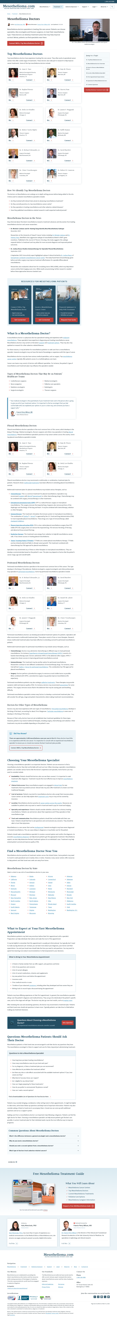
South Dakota (15, 907)
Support (84, 7)
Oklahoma (70, 901)
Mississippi (70, 892)
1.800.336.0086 (109, 2)
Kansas (69, 886)
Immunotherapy (16, 514)
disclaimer (48, 1313)
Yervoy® (33, 516)
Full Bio (12, 1243)
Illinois (13, 886)
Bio (10, 80)
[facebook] (95, 1297)
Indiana (31, 886)
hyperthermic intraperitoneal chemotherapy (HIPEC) (46, 653)
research (41, 343)
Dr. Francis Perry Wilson (69, 1233)
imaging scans (67, 1000)
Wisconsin (32, 913)
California (14, 879)
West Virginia (15, 913)
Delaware (70, 879)
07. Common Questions (92, 84)
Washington (52, 910)
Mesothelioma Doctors (25, 14)
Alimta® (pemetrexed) (35, 496)
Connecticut (52, 879)
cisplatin (21, 496)
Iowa (49, 886)
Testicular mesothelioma (55, 711)
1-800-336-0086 (81, 1277)
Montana (32, 895)
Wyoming (51, 913)
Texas (50, 907)
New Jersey (33, 898)
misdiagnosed (38, 827)
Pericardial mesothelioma (60, 709)
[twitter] (105, 1297)
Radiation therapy (17, 534)
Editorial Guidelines (47, 1284)
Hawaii (50, 883)
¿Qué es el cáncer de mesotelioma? (17, 1288)
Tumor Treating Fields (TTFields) (22, 541)
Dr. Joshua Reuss (66, 255)
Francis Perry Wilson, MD (43, 24)
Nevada (69, 895)
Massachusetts (15, 892)
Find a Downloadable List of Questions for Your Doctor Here (28, 1097)
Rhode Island (52, 904)
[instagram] (98, 1297)
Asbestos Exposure (71, 7)
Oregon (13, 904)
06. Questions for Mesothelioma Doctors (96, 81)
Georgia (31, 883)
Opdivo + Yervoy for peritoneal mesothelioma (33, 667)
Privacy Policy (46, 1287)
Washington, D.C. (72, 910)
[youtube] (108, 1297)
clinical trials (58, 785)
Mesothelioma (44, 7)
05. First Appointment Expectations (95, 77)
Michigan (32, 892)
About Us (103, 7)
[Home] (58, 1255)
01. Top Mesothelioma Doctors (94, 60)
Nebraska (51, 895)
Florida (13, 883)
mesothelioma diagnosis (21, 837)
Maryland (70, 889)
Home (8, 14)
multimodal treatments (31, 483)
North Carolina (15, 901)
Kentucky (14, 889)
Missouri (13, 895)
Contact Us (84, 1267)
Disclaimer (61, 1284)
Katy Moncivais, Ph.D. (16, 1233)
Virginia (31, 910)
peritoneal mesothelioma (26, 572)
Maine (50, 889)
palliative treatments (48, 682)
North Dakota (33, 901)
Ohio (49, 901)
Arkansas (69, 876)
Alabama (13, 876)
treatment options (53, 343)
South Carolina (71, 904)
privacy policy (55, 1313)
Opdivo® (26, 516)
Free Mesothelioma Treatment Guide (97, 90)
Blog (75, 1267)
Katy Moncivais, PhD (20, 24)
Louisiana (32, 889)
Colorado (32, 879)
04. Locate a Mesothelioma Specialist (95, 73)
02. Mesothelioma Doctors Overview (95, 64)
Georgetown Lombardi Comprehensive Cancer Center (28, 258)
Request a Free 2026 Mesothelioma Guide (77, 1206)
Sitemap (60, 1287)
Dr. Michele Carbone (58, 235)
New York (70, 898)
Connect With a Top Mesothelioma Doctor (24, 43)
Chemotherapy (16, 494)
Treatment (57, 7)
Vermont (13, 910)
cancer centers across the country (51, 803)
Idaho (68, 883)
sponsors (12, 1315)
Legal (94, 7)
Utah (68, 907)
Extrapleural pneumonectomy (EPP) (23, 503)
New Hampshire (16, 898)
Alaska (31, 876)
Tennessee (32, 907)
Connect (29, 80)
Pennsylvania (33, 904)
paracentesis (64, 685)
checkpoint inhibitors (17, 521)
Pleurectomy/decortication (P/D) (22, 525)
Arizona (50, 876)
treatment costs (43, 797)
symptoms (32, 985)
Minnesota (51, 892)
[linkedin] (101, 1297)
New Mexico (52, 898)
